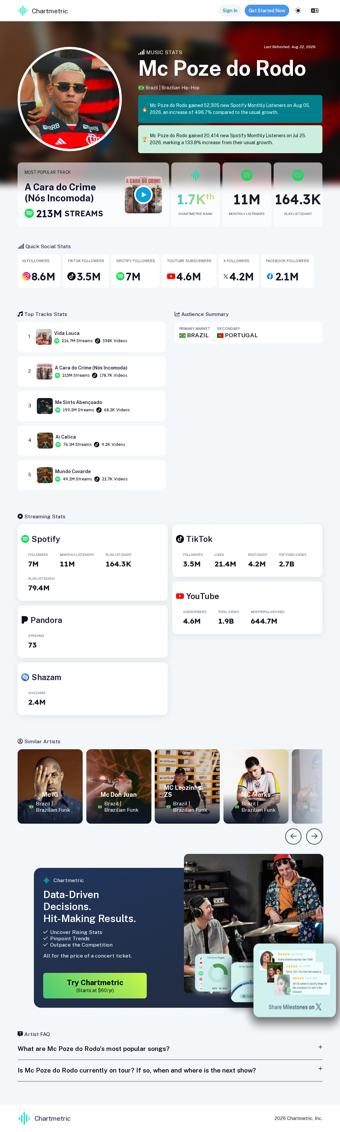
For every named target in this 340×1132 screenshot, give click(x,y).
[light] (298, 10)
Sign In (230, 10)
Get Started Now (267, 10)
